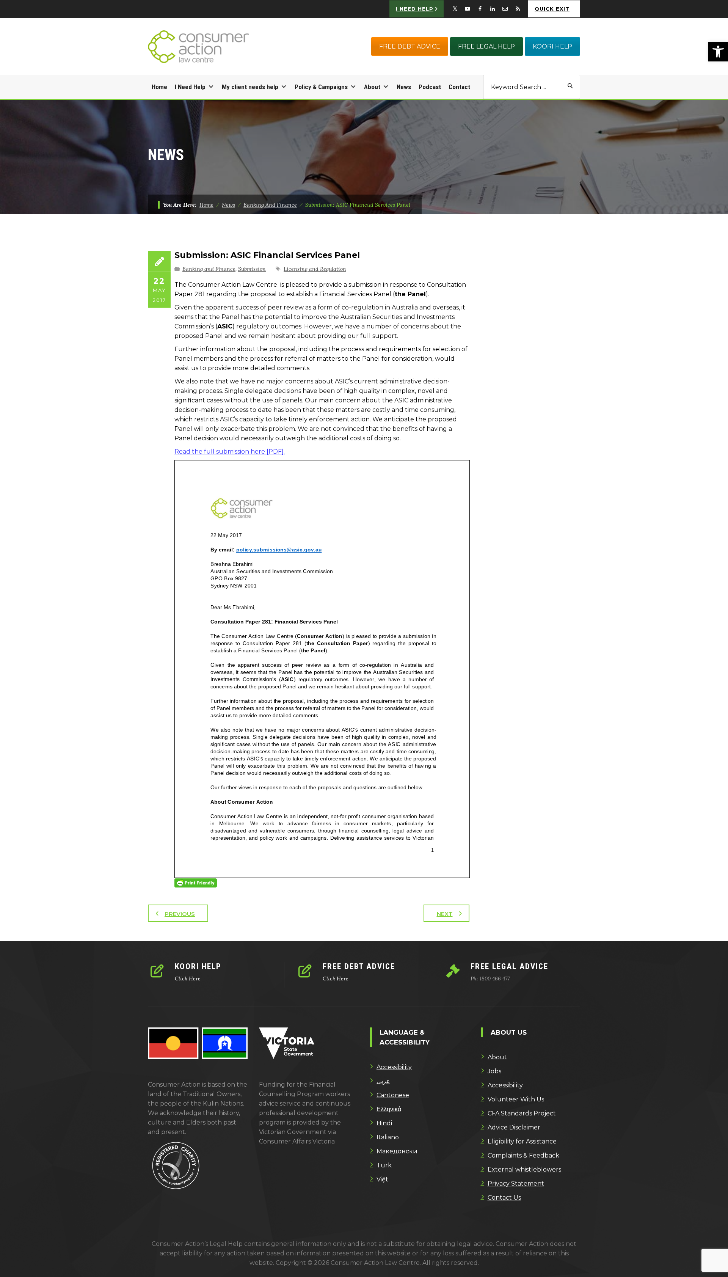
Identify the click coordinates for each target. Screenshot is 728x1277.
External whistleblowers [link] (524, 1169)
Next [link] (445, 913)
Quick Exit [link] (552, 9)
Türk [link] (384, 1165)
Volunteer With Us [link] (516, 1099)
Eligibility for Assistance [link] (522, 1141)
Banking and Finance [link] (208, 268)
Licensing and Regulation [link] (315, 268)
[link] (718, 51)
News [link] (404, 87)
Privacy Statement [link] (516, 1183)
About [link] (372, 87)
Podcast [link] (430, 87)
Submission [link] (252, 268)
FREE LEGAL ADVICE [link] (509, 966)
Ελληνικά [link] (389, 1109)
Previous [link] (180, 913)
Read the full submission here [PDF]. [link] (229, 451)
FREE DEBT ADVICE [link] (409, 46)
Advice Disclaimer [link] (514, 1127)
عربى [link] (383, 1081)
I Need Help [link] (190, 87)
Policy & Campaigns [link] (321, 87)
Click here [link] (188, 978)
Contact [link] (459, 87)
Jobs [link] (494, 1071)
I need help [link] (414, 9)
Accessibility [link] (394, 1067)
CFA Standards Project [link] (522, 1113)
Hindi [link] (384, 1123)
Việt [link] (382, 1179)
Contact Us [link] (504, 1197)
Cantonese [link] (393, 1095)
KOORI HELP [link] (552, 46)
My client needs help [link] (250, 87)
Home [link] (159, 87)
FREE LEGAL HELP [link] (486, 46)
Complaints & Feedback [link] (523, 1155)
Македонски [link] (397, 1151)
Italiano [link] (388, 1137)
